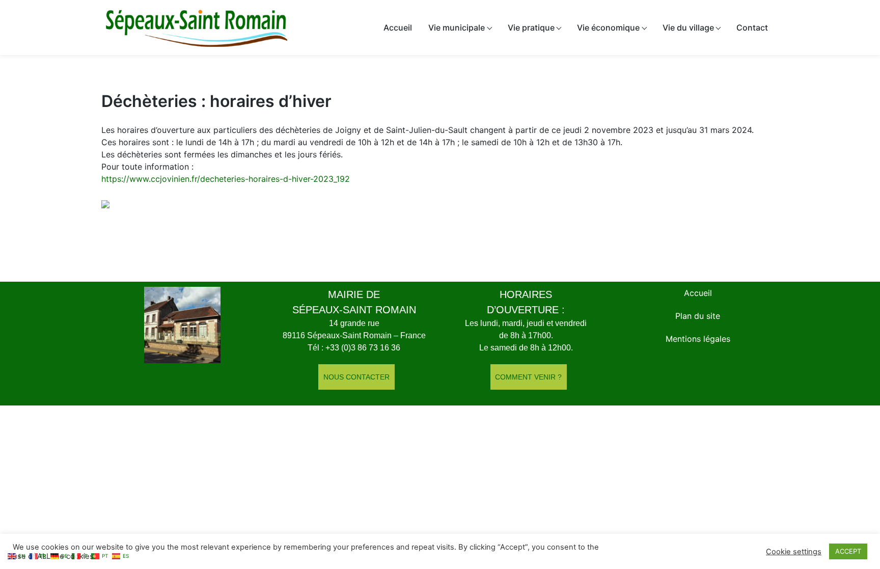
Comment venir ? (528, 377)
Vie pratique (531, 27)
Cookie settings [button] (793, 551)
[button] (427, 209)
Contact (752, 27)
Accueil (397, 27)
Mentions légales (698, 339)
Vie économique (608, 27)
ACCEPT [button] (848, 551)
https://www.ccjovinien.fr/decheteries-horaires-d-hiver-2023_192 (225, 179)
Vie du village (688, 27)
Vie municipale (456, 27)
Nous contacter (356, 377)
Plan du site (697, 316)
